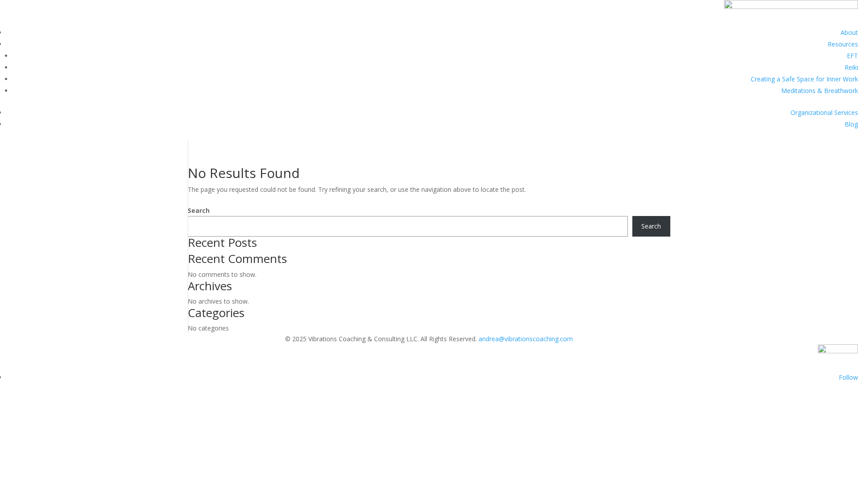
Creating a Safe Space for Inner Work (804, 79)
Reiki (851, 67)
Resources (843, 44)
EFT (852, 55)
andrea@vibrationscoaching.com (526, 339)
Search (199, 210)
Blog (851, 124)
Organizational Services (824, 112)
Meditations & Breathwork (819, 90)
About (849, 32)
